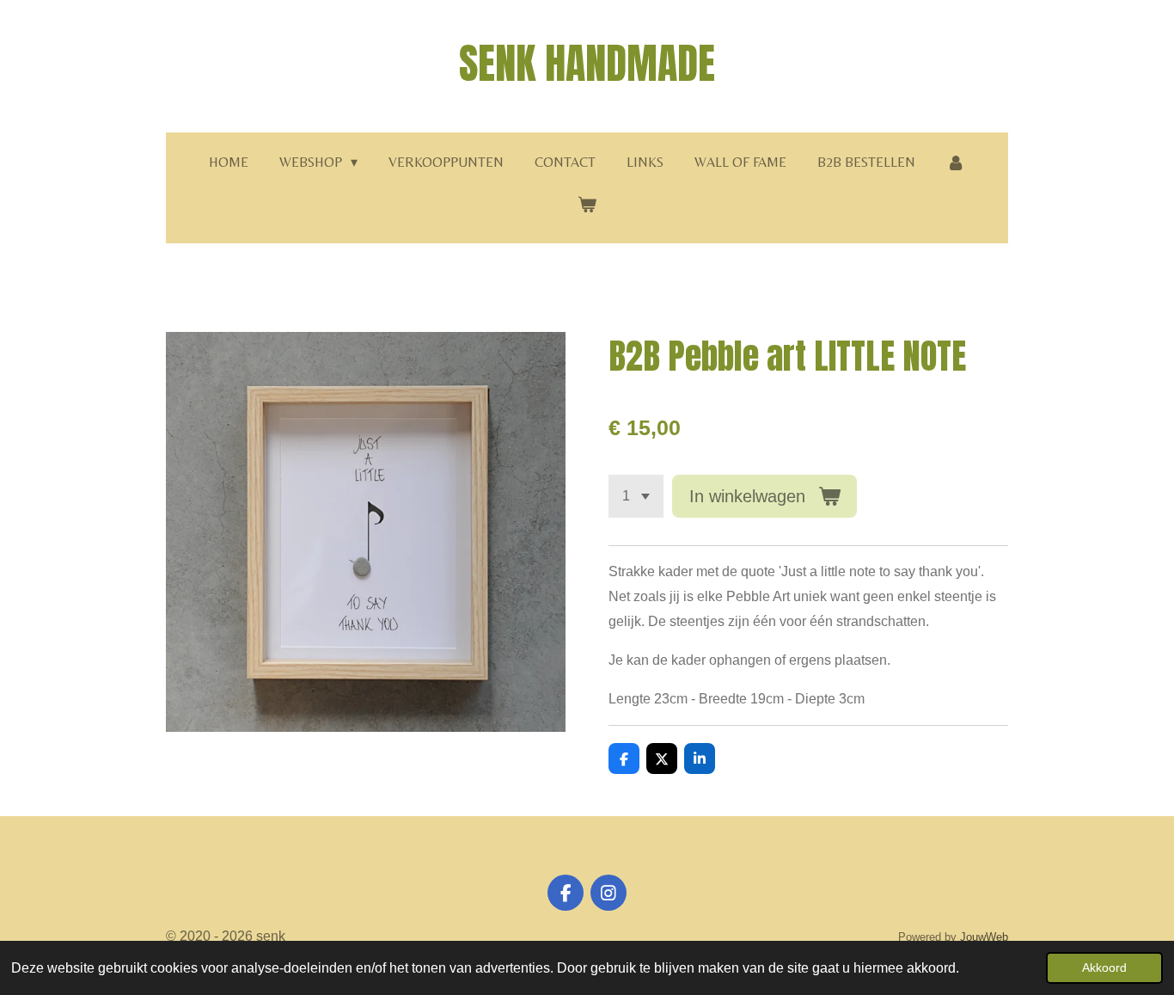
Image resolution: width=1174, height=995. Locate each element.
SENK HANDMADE (587, 64)
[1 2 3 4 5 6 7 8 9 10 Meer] (635, 496)
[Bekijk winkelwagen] (587, 205)
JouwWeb (984, 937)
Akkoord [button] (1104, 967)
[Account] (955, 163)
